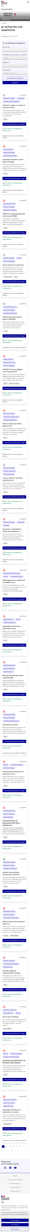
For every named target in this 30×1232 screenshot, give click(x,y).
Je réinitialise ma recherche (15, 78)
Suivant (15, 1150)
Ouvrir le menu (27, 2)
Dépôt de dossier (8, 672)
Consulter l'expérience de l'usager (14, 124)
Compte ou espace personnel (12, 101)
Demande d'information (10, 156)
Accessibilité (20, 98)
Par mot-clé (6, 47)
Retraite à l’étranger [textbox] (10, 73)
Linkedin (10, 1168)
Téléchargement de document (12, 573)
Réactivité (6, 525)
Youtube (15, 1168)
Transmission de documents (11, 417)
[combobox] (10, 73)
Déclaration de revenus (10, 1010)
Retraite (19, 258)
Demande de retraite (9, 204)
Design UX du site (8, 149)
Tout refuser (15, 1225)
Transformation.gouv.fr (15, 1187)
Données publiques (15, 1191)
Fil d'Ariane (3, 23)
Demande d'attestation (10, 210)
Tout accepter (15, 1220)
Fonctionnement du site (10, 307)
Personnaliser (15, 1229)
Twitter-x (5, 1168)
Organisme (6, 62)
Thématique (6, 70)
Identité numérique (9, 258)
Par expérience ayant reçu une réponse (14, 55)
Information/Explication (10, 420)
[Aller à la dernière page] (18, 1150)
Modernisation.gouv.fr (15, 1183)
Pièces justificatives (9, 474)
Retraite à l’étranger (9, 98)
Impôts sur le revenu (9, 1103)
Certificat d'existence (9, 471)
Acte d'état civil (8, 967)
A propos (15, 1176)
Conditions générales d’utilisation (15, 1179)
